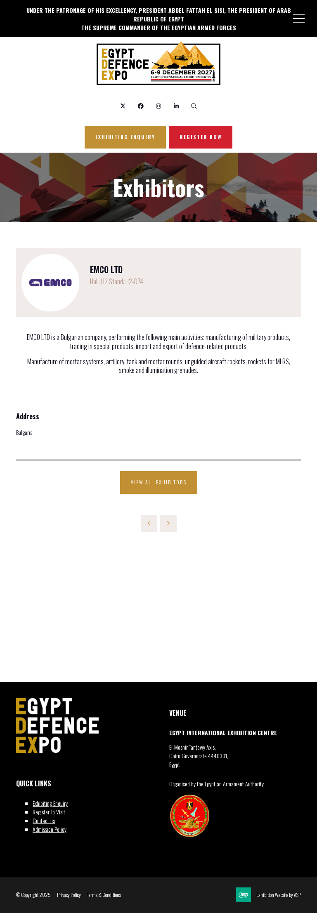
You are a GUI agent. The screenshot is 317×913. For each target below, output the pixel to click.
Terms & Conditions (104, 895)
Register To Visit (49, 811)
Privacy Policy (69, 895)
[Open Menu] (298, 18)
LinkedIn (176, 106)
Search (194, 106)
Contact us (44, 820)
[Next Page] (168, 523)
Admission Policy (49, 829)
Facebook (141, 106)
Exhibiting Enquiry (50, 803)
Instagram (159, 106)
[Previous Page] (149, 523)
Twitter (123, 106)
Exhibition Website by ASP (278, 895)
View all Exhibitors (159, 482)
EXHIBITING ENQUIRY (125, 136)
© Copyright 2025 (33, 895)
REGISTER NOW (201, 136)
